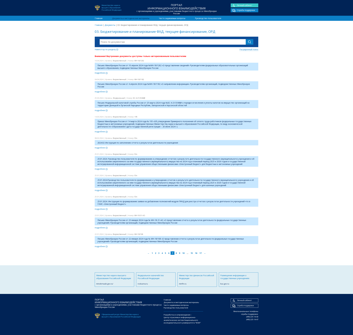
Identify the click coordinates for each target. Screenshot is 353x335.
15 (192, 253)
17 (200, 253)
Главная (98, 18)
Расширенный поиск (249, 49)
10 (183, 253)
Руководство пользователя (208, 18)
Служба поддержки (246, 10)
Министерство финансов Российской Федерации (196, 279)
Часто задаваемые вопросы (172, 18)
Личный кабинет (244, 5)
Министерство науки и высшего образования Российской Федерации (113, 279)
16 (196, 253)
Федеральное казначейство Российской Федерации (151, 279)
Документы (110, 25)
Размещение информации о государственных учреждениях (234, 279)
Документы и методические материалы (130, 18)
